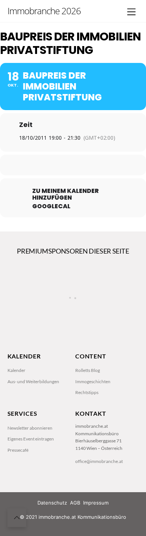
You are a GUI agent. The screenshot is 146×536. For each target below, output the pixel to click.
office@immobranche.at (99, 461)
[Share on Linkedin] (72, 165)
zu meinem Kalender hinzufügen (65, 194)
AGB (75, 503)
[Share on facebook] (42, 165)
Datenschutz (52, 503)
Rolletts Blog (87, 370)
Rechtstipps (86, 392)
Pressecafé (17, 450)
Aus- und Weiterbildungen (33, 381)
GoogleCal (51, 206)
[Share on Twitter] (57, 165)
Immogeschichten (92, 381)
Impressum (96, 503)
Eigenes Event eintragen (30, 439)
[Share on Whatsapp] (87, 165)
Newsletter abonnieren (29, 428)
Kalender (16, 370)
